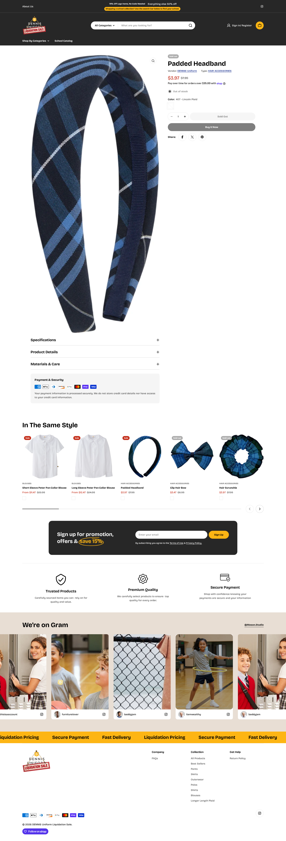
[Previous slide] (250, 509)
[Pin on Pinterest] (202, 137)
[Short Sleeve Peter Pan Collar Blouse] (44, 456)
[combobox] (143, 25)
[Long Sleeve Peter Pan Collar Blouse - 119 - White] (73, 498)
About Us (27, 6)
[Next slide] (260, 509)
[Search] (190, 25)
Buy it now (211, 127)
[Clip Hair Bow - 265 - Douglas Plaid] (172, 498)
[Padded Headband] (143, 456)
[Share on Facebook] (182, 137)
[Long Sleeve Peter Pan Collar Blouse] (94, 456)
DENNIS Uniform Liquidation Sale (52, 824)
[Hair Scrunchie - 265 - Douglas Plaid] (221, 498)
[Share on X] (192, 137)
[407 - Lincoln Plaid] (170, 106)
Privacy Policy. (194, 543)
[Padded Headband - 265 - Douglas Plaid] (122, 498)
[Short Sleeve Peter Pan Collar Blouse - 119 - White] (24, 498)
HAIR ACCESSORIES (220, 70)
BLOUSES (26, 483)
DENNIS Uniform (187, 70)
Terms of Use (176, 543)
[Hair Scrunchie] (241, 456)
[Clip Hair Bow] (192, 456)
